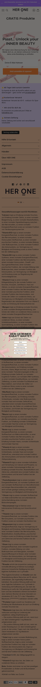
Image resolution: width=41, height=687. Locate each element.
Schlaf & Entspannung (20, 347)
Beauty (20, 342)
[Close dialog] (1, 330)
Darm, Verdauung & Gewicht (20, 350)
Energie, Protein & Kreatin (20, 352)
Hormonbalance (20, 344)
